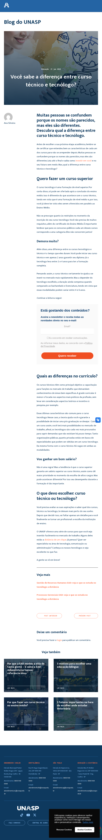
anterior (50, 616)
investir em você (84, 161)
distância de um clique (55, 540)
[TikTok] (22, 815)
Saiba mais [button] (87, 822)
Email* (67, 326)
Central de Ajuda (40, 823)
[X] (34, 815)
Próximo (85, 616)
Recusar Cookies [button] (64, 830)
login (59, 640)
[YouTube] (28, 815)
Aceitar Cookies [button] (84, 830)
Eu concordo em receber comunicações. (68, 338)
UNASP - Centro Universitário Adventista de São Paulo (6, 5)
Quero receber (67, 355)
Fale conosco (14, 823)
